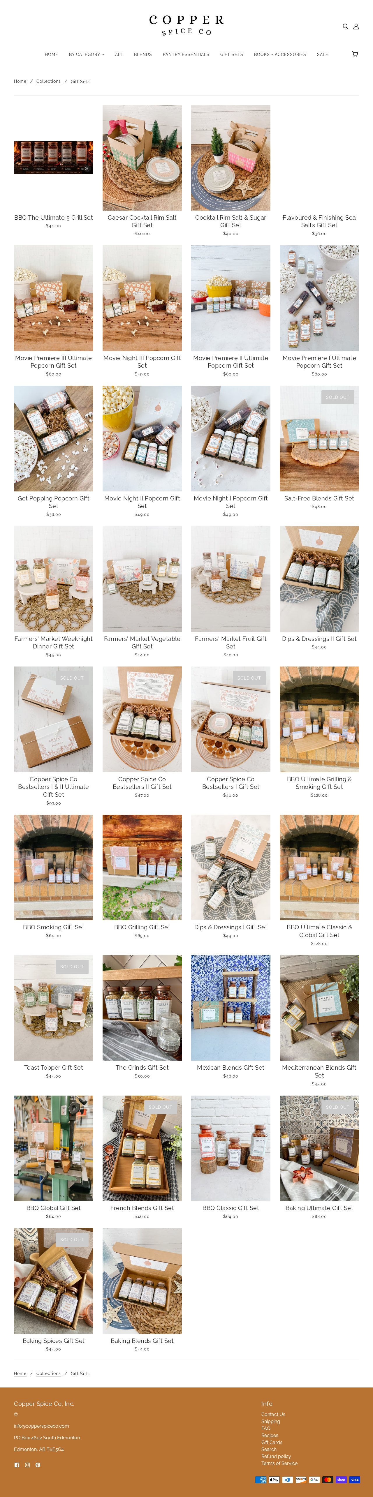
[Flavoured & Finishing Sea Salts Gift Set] (319, 158)
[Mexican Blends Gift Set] (230, 1008)
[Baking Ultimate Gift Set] (319, 1148)
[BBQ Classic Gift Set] (230, 1148)
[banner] (186, 26)
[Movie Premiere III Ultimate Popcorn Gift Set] (53, 298)
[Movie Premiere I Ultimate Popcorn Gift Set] (319, 298)
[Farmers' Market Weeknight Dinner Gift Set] (53, 579)
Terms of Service (279, 1463)
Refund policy (276, 1456)
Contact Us (273, 1414)
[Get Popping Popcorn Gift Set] (53, 438)
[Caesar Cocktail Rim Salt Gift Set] (142, 158)
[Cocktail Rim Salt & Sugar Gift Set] (230, 158)
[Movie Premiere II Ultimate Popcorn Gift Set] (230, 298)
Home (20, 81)
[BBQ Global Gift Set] (53, 1148)
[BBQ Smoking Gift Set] (53, 868)
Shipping (270, 1421)
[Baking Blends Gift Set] (142, 1281)
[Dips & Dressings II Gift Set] (319, 579)
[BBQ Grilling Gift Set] (142, 868)
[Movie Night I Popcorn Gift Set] (230, 438)
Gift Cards (271, 1442)
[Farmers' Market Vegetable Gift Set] (142, 579)
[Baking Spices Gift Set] (53, 1281)
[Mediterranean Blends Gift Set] (319, 1008)
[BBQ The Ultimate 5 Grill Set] (53, 158)
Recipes (269, 1435)
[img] (345, 26)
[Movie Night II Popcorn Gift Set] (142, 438)
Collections (48, 81)
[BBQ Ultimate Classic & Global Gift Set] (319, 868)
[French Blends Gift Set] (142, 1148)
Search (269, 1449)
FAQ (265, 1428)
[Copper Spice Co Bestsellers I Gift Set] (230, 719)
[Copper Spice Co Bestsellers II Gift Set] (142, 719)
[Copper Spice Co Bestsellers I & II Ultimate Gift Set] (53, 719)
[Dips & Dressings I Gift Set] (230, 868)
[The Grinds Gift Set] (142, 1008)
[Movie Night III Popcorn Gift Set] (142, 298)
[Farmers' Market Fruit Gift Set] (230, 579)
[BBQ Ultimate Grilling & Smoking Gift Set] (319, 719)
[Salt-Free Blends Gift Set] (319, 438)
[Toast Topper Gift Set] (53, 1008)
